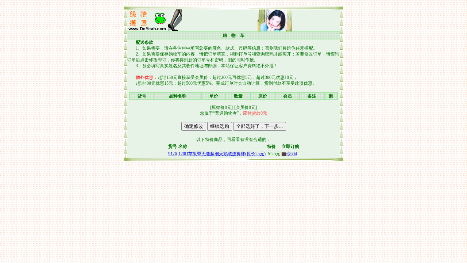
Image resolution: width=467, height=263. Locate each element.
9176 (172, 153)
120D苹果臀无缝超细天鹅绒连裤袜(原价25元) (222, 153)
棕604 (289, 153)
